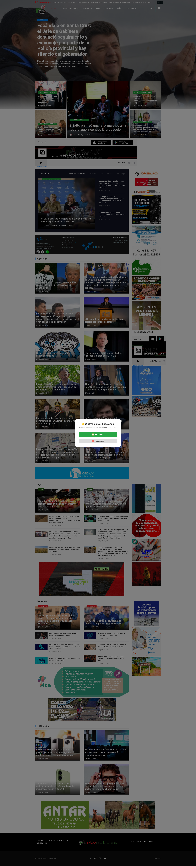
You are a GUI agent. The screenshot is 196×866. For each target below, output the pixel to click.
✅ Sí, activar (98, 435)
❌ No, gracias (98, 441)
